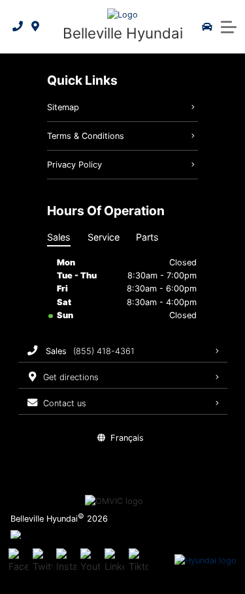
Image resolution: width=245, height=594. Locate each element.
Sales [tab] (59, 237)
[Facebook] (18, 561)
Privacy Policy (74, 165)
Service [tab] (104, 237)
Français (127, 438)
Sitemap (63, 107)
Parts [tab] (147, 237)
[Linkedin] (114, 561)
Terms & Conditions (85, 136)
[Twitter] (42, 561)
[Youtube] (90, 561)
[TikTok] (138, 561)
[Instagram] (66, 561)
